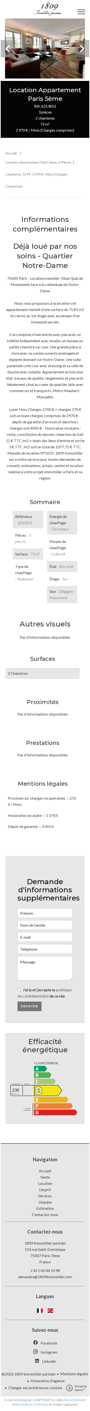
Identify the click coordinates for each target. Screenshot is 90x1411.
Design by (81, 1388)
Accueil (11, 153)
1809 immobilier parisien (45, 1243)
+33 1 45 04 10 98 (45, 1270)
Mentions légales (74, 1373)
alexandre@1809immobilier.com (45, 1276)
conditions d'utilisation (34, 1404)
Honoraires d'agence (47, 1380)
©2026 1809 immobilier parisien (28, 1374)
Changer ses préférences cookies (35, 1387)
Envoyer (29, 1006)
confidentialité (77, 1399)
